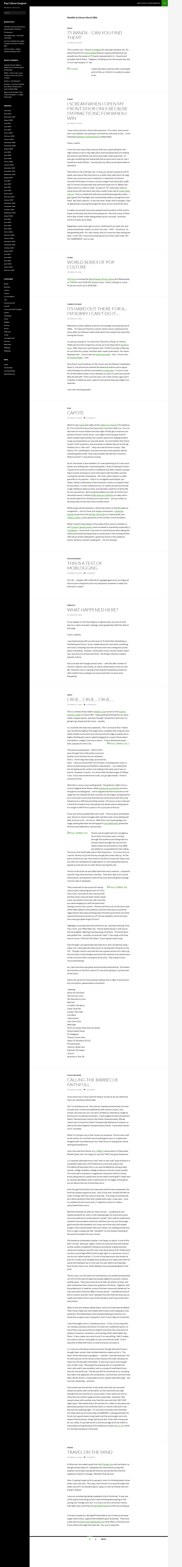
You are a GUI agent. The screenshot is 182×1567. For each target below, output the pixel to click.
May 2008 (7, 155)
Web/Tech (7, 344)
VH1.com (71, 279)
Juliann (6, 81)
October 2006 (9, 210)
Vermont (7, 341)
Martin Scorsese (102, 354)
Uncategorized (74, 559)
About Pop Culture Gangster (148, 3)
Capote (75, 412)
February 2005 (9, 270)
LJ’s (119, 1425)
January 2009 (9, 139)
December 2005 (9, 241)
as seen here (108, 370)
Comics (6, 290)
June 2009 (7, 126)
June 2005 (7, 257)
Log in (6, 364)
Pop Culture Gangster (15, 3)
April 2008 (7, 158)
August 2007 (8, 178)
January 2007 (9, 200)
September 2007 (10, 174)
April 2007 (7, 190)
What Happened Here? (92, 609)
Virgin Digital (90, 53)
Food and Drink (74, 1075)
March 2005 (8, 267)
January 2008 (9, 165)
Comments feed (9, 371)
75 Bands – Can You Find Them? (94, 35)
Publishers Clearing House (87, 136)
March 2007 (8, 194)
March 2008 (8, 162)
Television (7, 332)
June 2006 (7, 222)
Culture (6, 293)
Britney (6, 84)
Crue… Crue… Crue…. (90, 699)
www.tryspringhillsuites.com (92, 1521)
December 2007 (9, 168)
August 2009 (8, 120)
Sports (6, 329)
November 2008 (9, 146)
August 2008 (8, 149)
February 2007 (9, 197)
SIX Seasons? (8, 32)
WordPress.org (9, 374)
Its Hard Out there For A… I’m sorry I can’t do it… (97, 311)
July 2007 (7, 181)
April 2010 (7, 114)
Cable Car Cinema (108, 425)
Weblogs (71, 605)
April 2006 (7, 229)
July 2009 (7, 123)
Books (6, 284)
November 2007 (9, 171)
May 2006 (7, 225)
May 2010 (7, 111)
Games (70, 99)
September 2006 (10, 213)
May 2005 (7, 261)
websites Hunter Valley (12, 65)
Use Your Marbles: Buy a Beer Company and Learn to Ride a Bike (14, 43)
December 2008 (9, 142)
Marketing (7, 316)
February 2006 (9, 235)
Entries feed (8, 368)
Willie (6, 73)
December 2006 (9, 203)
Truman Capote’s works (81, 527)
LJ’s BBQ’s (99, 1151)
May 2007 (7, 187)
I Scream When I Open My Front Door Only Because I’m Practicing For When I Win (97, 111)
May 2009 (7, 130)
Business (7, 287)
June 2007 (7, 184)
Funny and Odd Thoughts (13, 309)
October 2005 (9, 248)
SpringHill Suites (101, 1505)
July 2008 (7, 152)
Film (69, 408)
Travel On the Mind (89, 1452)
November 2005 (9, 245)
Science (6, 325)
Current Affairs (74, 304)
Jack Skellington (111, 823)
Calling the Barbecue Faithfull (92, 1082)
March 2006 (8, 232)
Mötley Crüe (99, 711)
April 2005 (7, 264)
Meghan (98, 49)
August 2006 (8, 216)
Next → (104, 1539)
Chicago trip (107, 1464)
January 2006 (9, 238)
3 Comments (91, 705)
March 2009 (8, 133)
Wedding (7, 351)
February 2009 (9, 136)
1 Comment (90, 418)
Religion (7, 322)
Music (69, 28)
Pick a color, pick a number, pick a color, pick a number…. (13, 75)
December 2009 (9, 117)
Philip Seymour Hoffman (102, 495)
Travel (70, 1448)
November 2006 (9, 206)
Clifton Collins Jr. (75, 517)
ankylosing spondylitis (109, 788)
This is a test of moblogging (84, 565)
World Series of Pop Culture (91, 264)
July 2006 (7, 219)
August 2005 (8, 251)
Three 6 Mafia (76, 357)
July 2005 (7, 254)
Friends (6, 306)
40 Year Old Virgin (96, 514)
